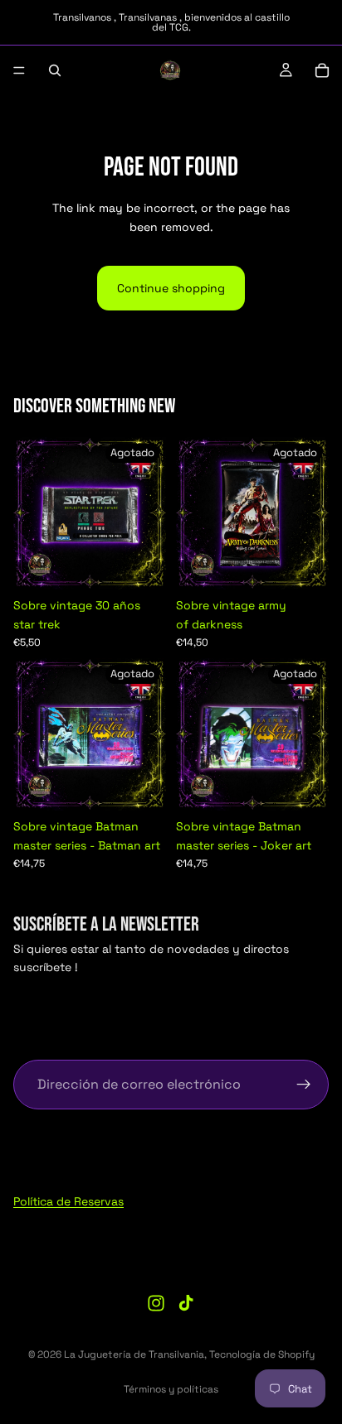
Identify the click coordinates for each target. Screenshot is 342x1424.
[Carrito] (322, 70)
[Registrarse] (303, 1084)
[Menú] (19, 70)
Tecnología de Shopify (262, 1354)
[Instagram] (156, 1303)
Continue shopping (171, 288)
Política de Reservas (68, 1201)
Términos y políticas (171, 1389)
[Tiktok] (186, 1303)
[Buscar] (55, 70)
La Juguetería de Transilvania (134, 1354)
